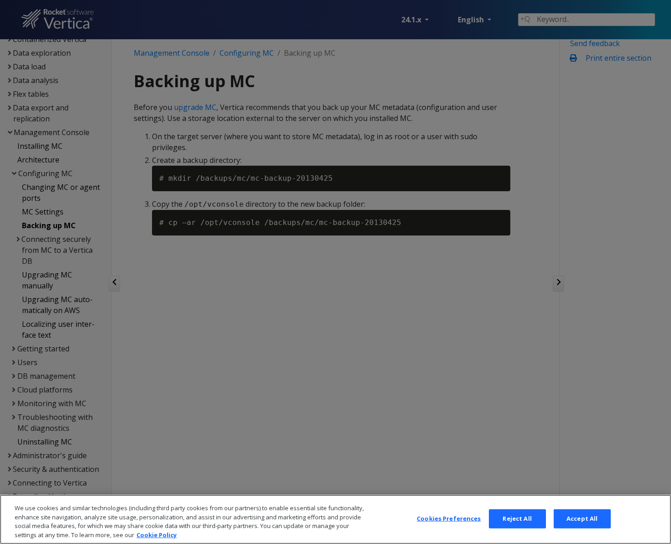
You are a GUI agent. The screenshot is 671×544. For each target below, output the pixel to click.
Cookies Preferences (449, 518)
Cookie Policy (156, 534)
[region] (335, 519)
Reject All (517, 518)
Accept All (582, 518)
